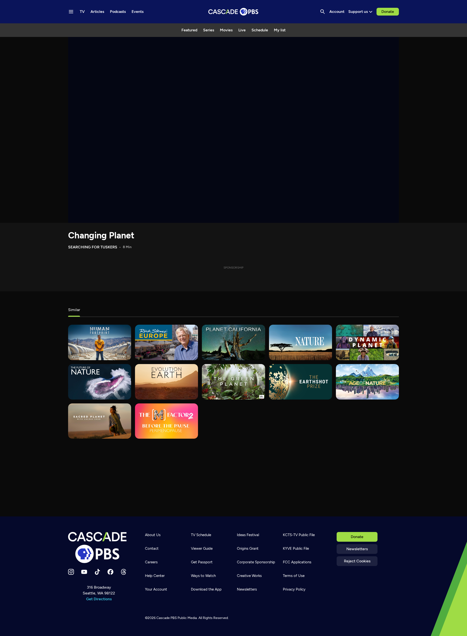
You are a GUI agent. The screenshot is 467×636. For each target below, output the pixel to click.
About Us (153, 535)
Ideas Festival (248, 535)
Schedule (259, 30)
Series (208, 30)
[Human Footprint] (99, 342)
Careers (151, 562)
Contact (152, 548)
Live (242, 30)
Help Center (155, 576)
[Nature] (300, 342)
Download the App (206, 589)
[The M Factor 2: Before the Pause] (166, 421)
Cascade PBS (166, 618)
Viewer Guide (202, 548)
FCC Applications (297, 562)
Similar (74, 309)
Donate (387, 11)
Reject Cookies (357, 561)
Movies (226, 30)
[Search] (322, 12)
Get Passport (202, 562)
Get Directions (99, 599)
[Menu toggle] (71, 12)
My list (280, 30)
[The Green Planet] (233, 382)
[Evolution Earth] (166, 382)
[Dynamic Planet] (367, 342)
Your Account (156, 589)
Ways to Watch (203, 576)
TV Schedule (201, 535)
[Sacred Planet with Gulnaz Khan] (99, 421)
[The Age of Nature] (367, 382)
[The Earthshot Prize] (300, 382)
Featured (189, 30)
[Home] (98, 547)
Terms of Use (294, 576)
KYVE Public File (296, 548)
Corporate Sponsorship (256, 562)
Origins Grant (248, 548)
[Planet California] (233, 342)
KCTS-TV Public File (299, 535)
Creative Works (249, 576)
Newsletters (357, 549)
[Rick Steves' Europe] (166, 342)
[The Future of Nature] (99, 382)
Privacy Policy (294, 589)
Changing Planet (101, 235)
